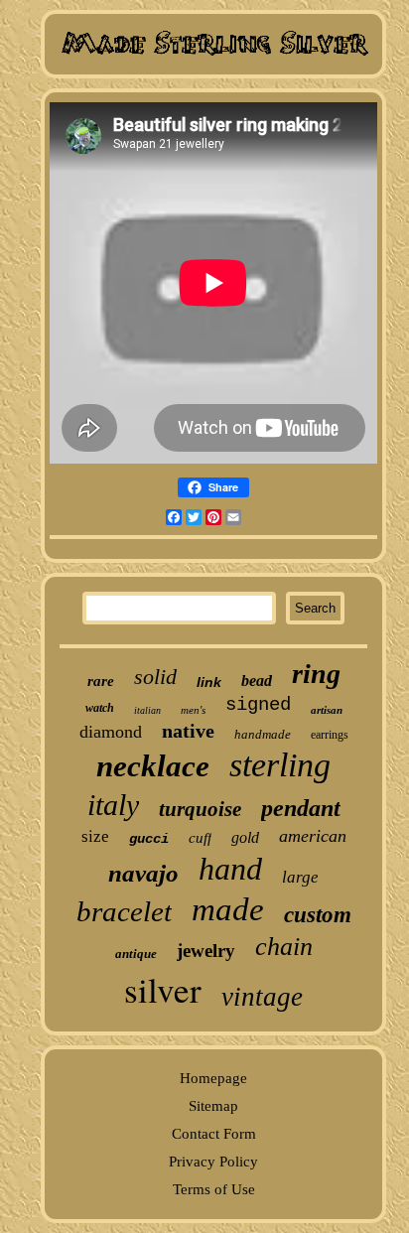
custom (317, 914)
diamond (110, 732)
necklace (152, 766)
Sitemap (213, 1106)
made (228, 909)
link (209, 682)
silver (163, 989)
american (312, 836)
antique (136, 953)
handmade (262, 734)
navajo (143, 873)
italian (147, 710)
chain (284, 946)
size (95, 836)
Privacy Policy (213, 1161)
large (300, 877)
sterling (280, 765)
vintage (262, 997)
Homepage (213, 1078)
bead (256, 680)
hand (230, 869)
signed (258, 705)
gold (245, 837)
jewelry (206, 950)
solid (155, 676)
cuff (200, 838)
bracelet (124, 911)
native (188, 731)
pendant (301, 808)
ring (316, 673)
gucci (149, 839)
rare (100, 681)
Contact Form (214, 1134)
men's (193, 710)
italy (113, 804)
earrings (329, 735)
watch (99, 708)
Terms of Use (214, 1189)
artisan (326, 710)
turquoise (200, 809)
